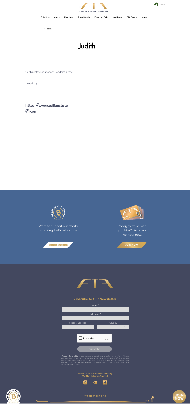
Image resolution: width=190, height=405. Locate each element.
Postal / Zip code (77, 323)
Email (94, 305)
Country (113, 323)
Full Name (94, 314)
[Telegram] (95, 382)
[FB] (104, 382)
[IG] (85, 382)
